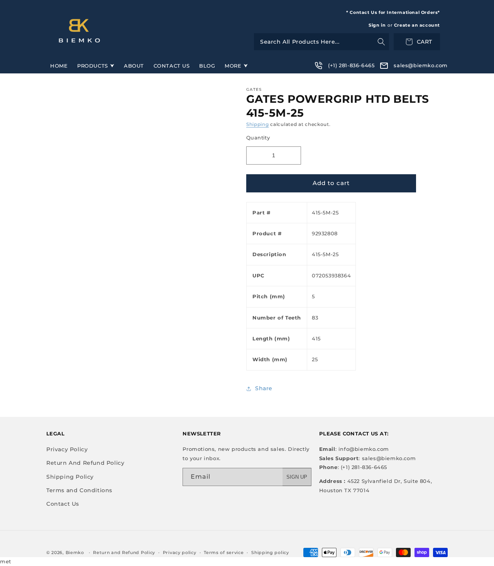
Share (263, 388)
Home (59, 66)
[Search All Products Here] (321, 41)
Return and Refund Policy (124, 552)
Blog (207, 66)
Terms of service (224, 552)
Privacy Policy (67, 449)
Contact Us (172, 66)
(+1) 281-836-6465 (351, 65)
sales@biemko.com (421, 65)
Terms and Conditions (79, 490)
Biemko (75, 552)
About (134, 66)
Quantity (258, 137)
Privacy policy (179, 552)
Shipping (257, 124)
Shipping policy (270, 552)
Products (92, 66)
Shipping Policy (70, 476)
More (233, 66)
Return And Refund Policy (85, 462)
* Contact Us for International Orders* (393, 12)
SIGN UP (296, 477)
